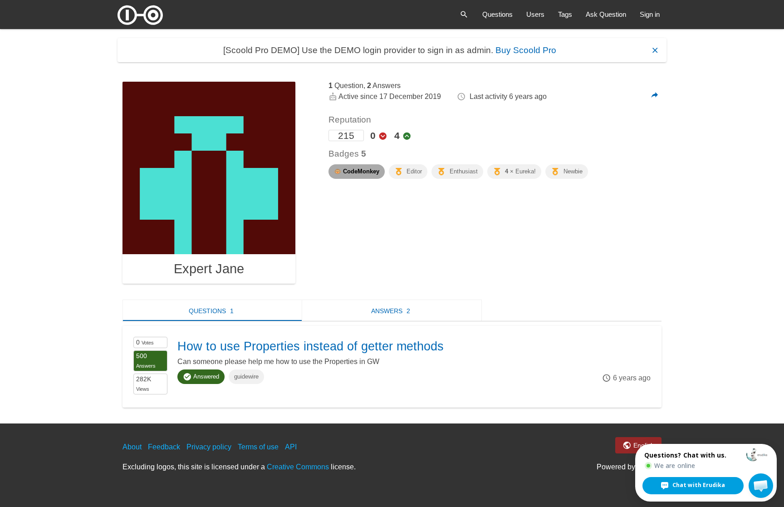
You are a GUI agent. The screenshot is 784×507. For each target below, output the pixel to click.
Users (535, 14)
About (132, 447)
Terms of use (258, 447)
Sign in (650, 14)
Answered (205, 376)
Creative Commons (298, 467)
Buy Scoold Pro (525, 50)
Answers (390, 311)
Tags (565, 14)
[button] (761, 485)
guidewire (246, 376)
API (291, 447)
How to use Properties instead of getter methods (310, 346)
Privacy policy (208, 447)
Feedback (164, 447)
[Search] (464, 14)
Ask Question (606, 14)
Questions (497, 14)
